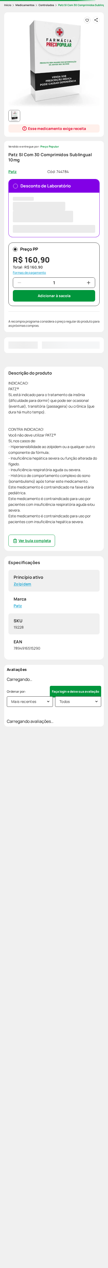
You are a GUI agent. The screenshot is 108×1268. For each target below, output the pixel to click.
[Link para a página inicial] (7, 5)
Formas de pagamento (29, 272)
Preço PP (29, 249)
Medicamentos (24, 5)
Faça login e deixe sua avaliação (75, 691)
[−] (19, 283)
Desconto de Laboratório (45, 186)
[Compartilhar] (96, 20)
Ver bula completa (35, 540)
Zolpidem (22, 584)
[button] (54, 62)
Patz (18, 606)
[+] (88, 283)
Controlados (46, 5)
